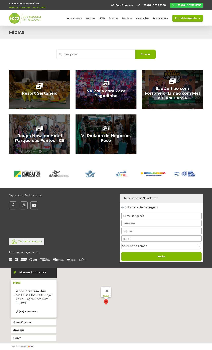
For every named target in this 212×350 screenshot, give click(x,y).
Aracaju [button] (18, 330)
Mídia (102, 18)
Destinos (127, 18)
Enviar (161, 256)
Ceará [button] (17, 338)
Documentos (160, 18)
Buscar (145, 54)
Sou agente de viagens (142, 207)
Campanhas (142, 18)
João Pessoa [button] (22, 322)
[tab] (33, 283)
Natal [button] (17, 282)
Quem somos (74, 18)
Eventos (113, 18)
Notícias (90, 18)
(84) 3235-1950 (27, 311)
